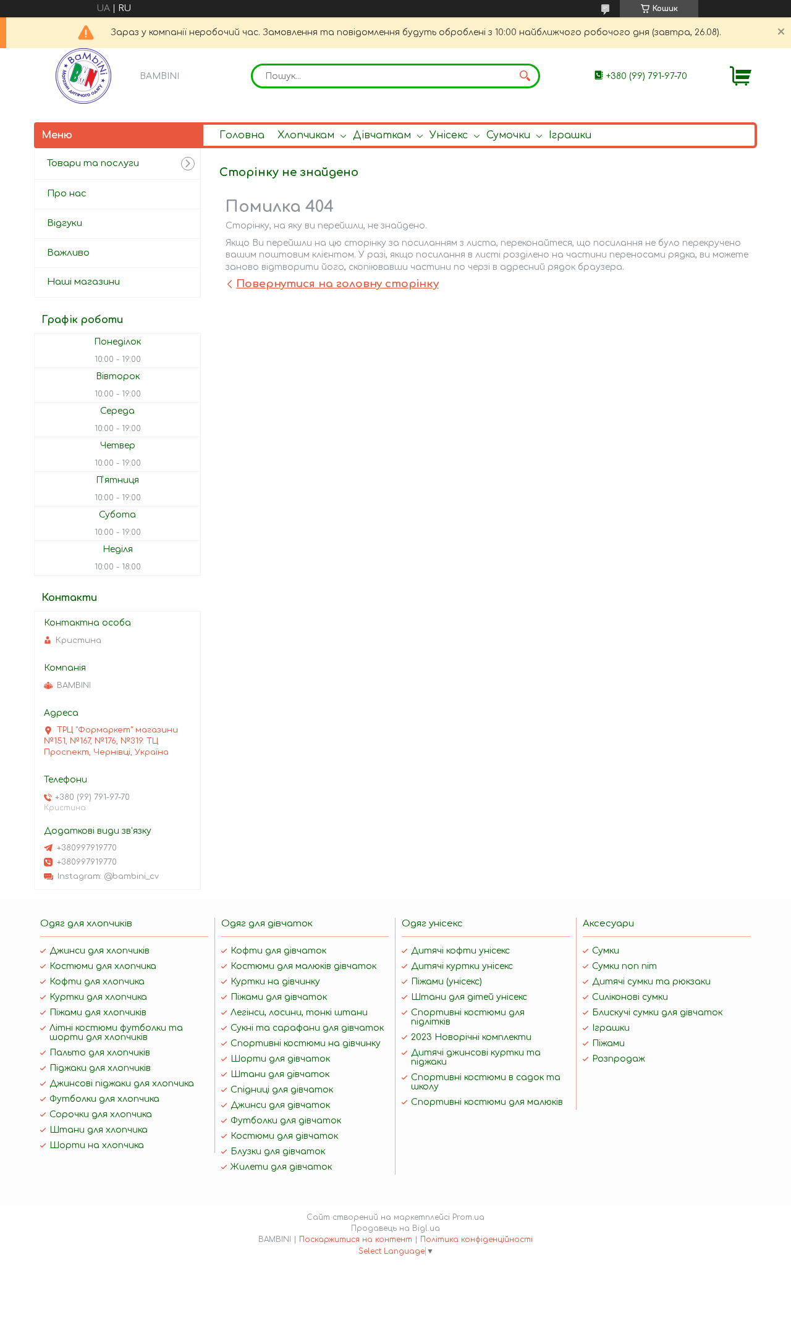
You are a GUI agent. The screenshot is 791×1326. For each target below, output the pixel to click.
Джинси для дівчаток (280, 1105)
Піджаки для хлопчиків (100, 1068)
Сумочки (508, 135)
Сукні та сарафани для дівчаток (307, 1028)
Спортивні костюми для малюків (487, 1102)
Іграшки (570, 135)
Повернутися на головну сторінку (337, 284)
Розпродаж (618, 1059)
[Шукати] (524, 76)
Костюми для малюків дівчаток (303, 966)
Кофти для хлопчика (97, 981)
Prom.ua (468, 1217)
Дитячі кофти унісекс (460, 950)
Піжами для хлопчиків (97, 1012)
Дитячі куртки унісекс (462, 966)
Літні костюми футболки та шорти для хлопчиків (116, 1032)
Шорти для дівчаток (280, 1059)
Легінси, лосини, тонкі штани (299, 1012)
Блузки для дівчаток (278, 1151)
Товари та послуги (93, 163)
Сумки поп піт (624, 966)
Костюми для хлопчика (102, 966)
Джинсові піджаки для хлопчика (121, 1083)
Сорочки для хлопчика (100, 1114)
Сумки (605, 950)
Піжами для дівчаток (279, 997)
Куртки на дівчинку (275, 981)
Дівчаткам (382, 135)
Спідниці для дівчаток (282, 1089)
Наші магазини (83, 282)
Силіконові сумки (630, 997)
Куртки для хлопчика (98, 997)
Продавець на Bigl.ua (395, 1228)
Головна (241, 135)
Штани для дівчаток (280, 1074)
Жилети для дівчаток (281, 1167)
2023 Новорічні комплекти (471, 1037)
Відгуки (64, 223)
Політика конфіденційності (476, 1239)
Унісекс (448, 135)
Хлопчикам (305, 135)
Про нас (67, 193)
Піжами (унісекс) (446, 981)
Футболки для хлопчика (104, 1099)
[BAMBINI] (83, 76)
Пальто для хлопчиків (99, 1052)
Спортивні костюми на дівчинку (306, 1043)
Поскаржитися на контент (355, 1239)
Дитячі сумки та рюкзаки (651, 981)
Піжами (608, 1043)
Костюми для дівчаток (284, 1136)
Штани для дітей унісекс (469, 997)
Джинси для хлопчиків (99, 950)
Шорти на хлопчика (96, 1145)
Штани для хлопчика (98, 1130)
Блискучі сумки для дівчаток (657, 1012)
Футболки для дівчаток (286, 1120)
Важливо (68, 253)
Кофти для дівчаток (278, 950)
